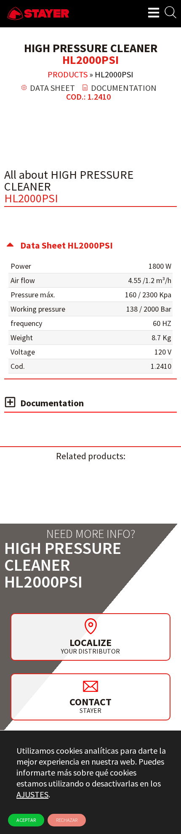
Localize (90, 642)
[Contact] (90, 686)
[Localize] (90, 626)
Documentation (52, 403)
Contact (90, 701)
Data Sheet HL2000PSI (66, 245)
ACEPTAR (26, 820)
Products (68, 74)
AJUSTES (32, 794)
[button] (90, 245)
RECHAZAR (66, 820)
